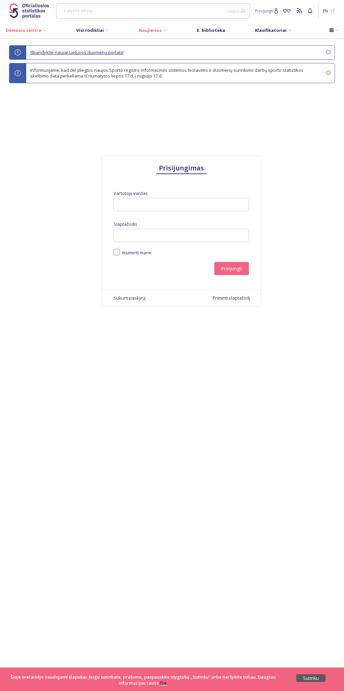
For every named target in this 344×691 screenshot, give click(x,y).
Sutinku (311, 678)
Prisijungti (231, 268)
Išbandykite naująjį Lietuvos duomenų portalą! (77, 52)
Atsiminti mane (137, 253)
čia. (164, 683)
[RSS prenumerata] (300, 10)
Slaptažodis (125, 224)
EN (325, 10)
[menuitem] (26, 32)
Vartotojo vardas (131, 193)
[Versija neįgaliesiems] (288, 10)
